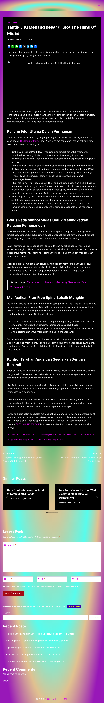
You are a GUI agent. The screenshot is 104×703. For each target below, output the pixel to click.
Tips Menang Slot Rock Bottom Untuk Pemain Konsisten (34, 647)
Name (8, 579)
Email (41, 579)
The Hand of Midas (29, 141)
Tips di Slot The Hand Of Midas (21, 440)
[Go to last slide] (7, 497)
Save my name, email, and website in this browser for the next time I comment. (42, 586)
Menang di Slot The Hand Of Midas (56, 435)
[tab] (47, 512)
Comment (10, 545)
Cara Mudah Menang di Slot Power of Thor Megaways (34, 654)
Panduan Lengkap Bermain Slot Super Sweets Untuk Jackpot (22, 457)
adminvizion (14, 39)
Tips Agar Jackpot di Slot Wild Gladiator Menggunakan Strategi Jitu (77, 494)
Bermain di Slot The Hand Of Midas (23, 435)
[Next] (97, 497)
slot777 (7, 680)
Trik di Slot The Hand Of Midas (51, 440)
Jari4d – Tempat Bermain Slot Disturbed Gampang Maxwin (36, 661)
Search (6, 613)
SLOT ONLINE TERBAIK (28, 424)
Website (76, 579)
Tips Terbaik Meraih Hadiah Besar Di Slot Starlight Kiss (80, 457)
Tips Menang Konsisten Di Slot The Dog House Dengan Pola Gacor (40, 633)
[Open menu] (98, 5)
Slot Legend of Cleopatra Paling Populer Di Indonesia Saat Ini (37, 640)
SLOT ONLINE (12, 22)
